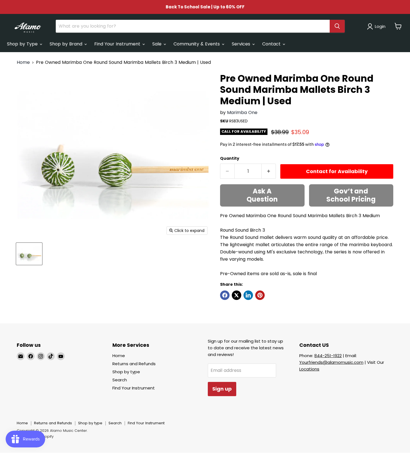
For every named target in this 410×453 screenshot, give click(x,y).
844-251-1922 (328, 355)
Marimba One (242, 112)
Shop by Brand (67, 44)
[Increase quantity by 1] (269, 171)
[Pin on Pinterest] (260, 295)
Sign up (222, 388)
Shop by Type (23, 44)
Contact (272, 44)
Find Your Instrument (118, 44)
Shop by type (126, 372)
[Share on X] (236, 295)
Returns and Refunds (134, 364)
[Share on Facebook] (225, 295)
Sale (157, 44)
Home (23, 62)
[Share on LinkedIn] (248, 295)
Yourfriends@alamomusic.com (331, 362)
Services (242, 44)
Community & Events (197, 44)
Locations (309, 369)
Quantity (229, 158)
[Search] (337, 26)
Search (119, 380)
